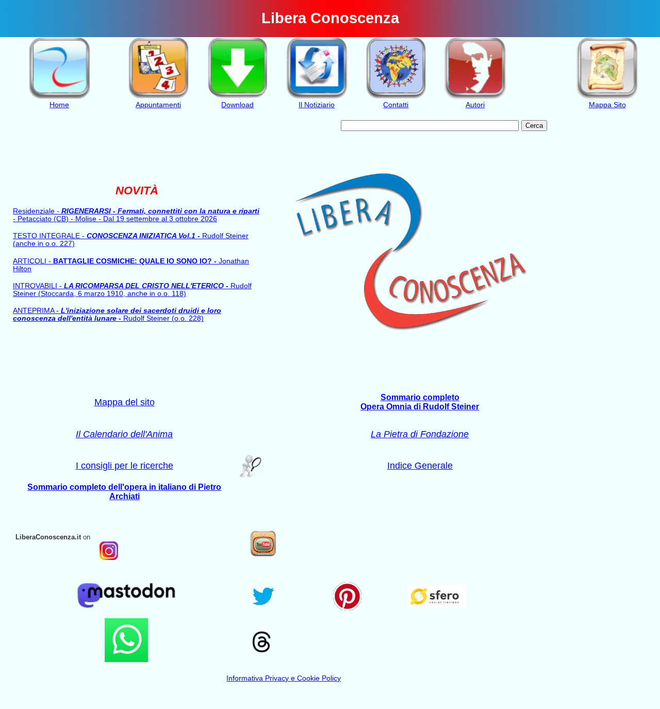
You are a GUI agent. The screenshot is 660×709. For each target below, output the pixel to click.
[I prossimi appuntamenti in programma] (158, 97)
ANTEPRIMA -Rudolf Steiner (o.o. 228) (117, 314)
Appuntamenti (158, 105)
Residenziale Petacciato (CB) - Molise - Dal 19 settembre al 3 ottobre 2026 (136, 215)
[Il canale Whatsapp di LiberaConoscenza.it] (126, 659)
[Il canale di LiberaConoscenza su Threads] (261, 655)
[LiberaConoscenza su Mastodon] (126, 611)
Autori (475, 105)
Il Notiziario (317, 105)
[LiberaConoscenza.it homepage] (59, 97)
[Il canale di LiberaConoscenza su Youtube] (263, 554)
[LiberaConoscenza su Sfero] (437, 605)
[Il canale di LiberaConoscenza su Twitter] (263, 606)
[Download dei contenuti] (237, 97)
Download (237, 105)
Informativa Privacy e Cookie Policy (283, 678)
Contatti (395, 105)
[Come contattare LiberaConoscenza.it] (396, 97)
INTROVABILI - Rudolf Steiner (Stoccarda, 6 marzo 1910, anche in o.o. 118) (132, 290)
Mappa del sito (124, 402)
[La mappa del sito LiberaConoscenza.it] (607, 97)
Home (59, 105)
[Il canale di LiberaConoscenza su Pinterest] (347, 607)
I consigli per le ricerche (124, 465)
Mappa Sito (607, 105)
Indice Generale (420, 465)
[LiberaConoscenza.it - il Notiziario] (317, 97)
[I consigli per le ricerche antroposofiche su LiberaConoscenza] (248, 475)
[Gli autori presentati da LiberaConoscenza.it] (475, 97)
